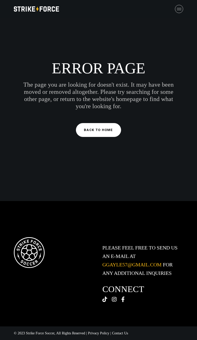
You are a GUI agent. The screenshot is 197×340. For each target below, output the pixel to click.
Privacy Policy (98, 333)
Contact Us (120, 333)
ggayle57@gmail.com (132, 264)
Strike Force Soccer (40, 333)
